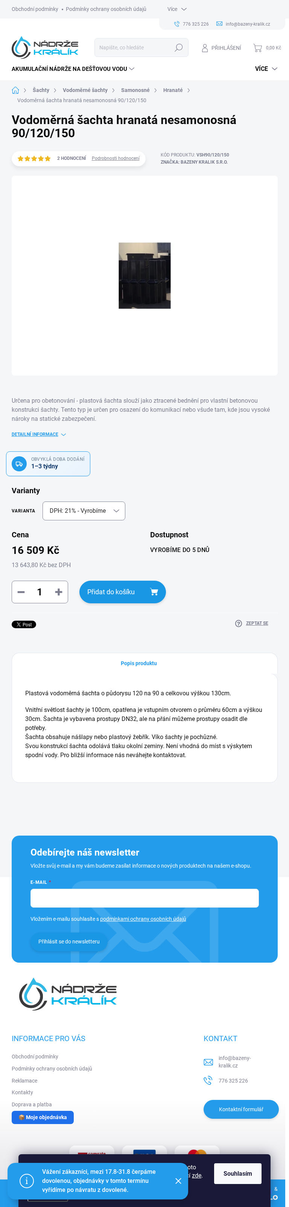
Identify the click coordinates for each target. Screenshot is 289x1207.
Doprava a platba (32, 1104)
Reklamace (24, 1081)
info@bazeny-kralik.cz (235, 1062)
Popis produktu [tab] (139, 663)
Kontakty (22, 1092)
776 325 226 (233, 1081)
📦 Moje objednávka (42, 1117)
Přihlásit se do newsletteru (69, 942)
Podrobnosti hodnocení (116, 158)
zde (196, 1175)
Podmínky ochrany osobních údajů (106, 9)
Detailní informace (35, 434)
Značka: (194, 162)
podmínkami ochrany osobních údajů (143, 919)
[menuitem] (74, 69)
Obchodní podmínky (35, 9)
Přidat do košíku (111, 592)
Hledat (178, 47)
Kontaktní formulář (241, 1109)
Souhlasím (238, 1173)
